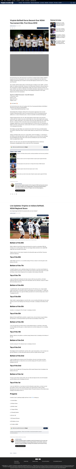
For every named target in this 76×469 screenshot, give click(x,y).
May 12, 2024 (26, 109)
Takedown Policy (35, 461)
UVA (32, 397)
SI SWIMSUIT (9, 0)
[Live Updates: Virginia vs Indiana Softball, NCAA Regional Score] (58, 43)
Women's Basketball (35, 2)
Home (11, 453)
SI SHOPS (22, 0)
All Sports (51, 2)
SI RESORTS (18, 0)
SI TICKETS (14, 0)
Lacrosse (42, 2)
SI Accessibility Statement (57, 461)
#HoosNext (12, 107)
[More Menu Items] (62, 2)
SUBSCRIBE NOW (33, 0)
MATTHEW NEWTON (18, 183)
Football (20, 2)
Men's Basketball (26, 2)
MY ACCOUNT (27, 0)
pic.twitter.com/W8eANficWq (21, 107)
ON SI (5, 0)
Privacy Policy (16, 461)
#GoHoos (40, 106)
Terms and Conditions (45, 461)
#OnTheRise (44, 106)
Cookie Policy (26, 461)
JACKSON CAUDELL (18, 439)
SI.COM (2, 0)
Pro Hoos (56, 2)
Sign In (74, 2)
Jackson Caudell (12, 213)
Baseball (46, 2)
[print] (16, 194)
